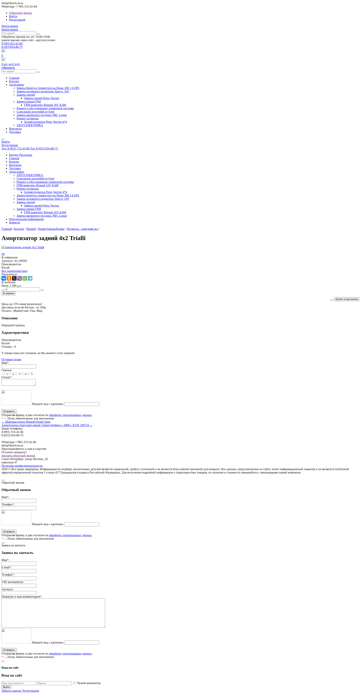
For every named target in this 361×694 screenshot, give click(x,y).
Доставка (15, 132)
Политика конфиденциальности (22, 465)
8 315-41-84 (12, 43)
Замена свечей (26, 94)
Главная (14, 77)
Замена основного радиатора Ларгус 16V (43, 91)
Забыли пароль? (12, 690)
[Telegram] (30, 278)
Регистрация (17, 19)
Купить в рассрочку (347, 299)
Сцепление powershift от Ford (35, 111)
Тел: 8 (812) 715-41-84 (16, 148)
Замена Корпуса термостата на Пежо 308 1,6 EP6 (48, 88)
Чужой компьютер (89, 683)
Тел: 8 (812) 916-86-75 (44, 148)
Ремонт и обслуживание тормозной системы (45, 108)
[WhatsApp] (25, 278)
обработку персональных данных (70, 415)
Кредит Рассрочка (20, 154)
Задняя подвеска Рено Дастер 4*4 (45, 121)
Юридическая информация (26, 219)
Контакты (15, 128)
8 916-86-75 (12, 46)
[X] (14, 278)
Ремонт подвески (28, 118)
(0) (3, 254)
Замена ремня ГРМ (29, 101)
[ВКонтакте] (4, 278)
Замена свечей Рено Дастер (41, 98)
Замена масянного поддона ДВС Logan (42, 115)
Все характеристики (14, 271)
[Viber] (19, 278)
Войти (13, 16)
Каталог (14, 81)
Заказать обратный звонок (18, 455)
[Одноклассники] (9, 278)
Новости (14, 222)
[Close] (3, 480)
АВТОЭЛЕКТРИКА (30, 125)
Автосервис (16, 84)
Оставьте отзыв (11, 359)
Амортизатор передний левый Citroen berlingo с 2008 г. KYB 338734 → (47, 425)
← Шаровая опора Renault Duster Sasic (26, 421)
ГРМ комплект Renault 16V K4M (45, 104)
